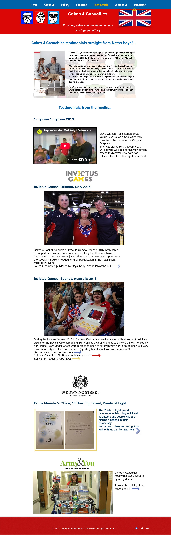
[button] (85, 73)
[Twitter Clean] (142, 528)
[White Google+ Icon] (147, 528)
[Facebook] (136, 528)
